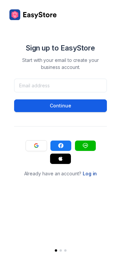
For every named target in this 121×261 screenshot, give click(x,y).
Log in (90, 173)
